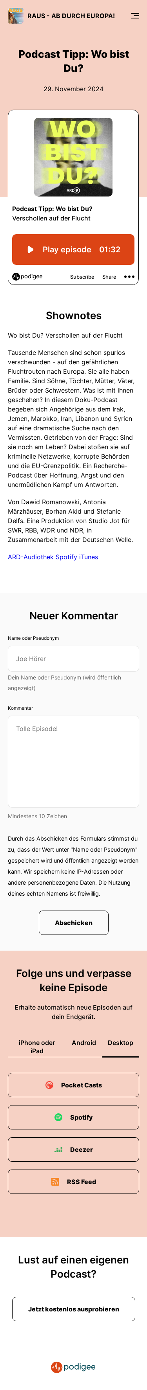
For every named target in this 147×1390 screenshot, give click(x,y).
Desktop (120, 1043)
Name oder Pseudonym (33, 638)
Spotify (67, 557)
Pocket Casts (81, 1085)
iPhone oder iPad (37, 1047)
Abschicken (74, 923)
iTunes (88, 557)
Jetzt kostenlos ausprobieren (73, 1309)
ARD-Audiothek (31, 557)
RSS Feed (81, 1182)
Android (84, 1043)
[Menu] (135, 15)
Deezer (81, 1149)
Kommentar (20, 708)
